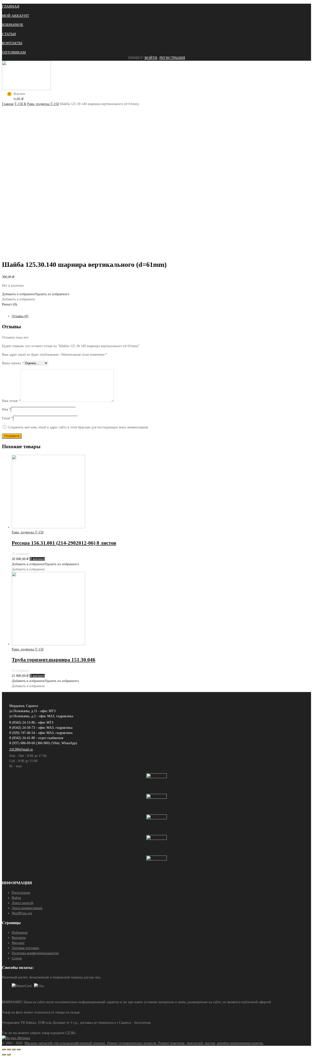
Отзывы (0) (20, 316)
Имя (6, 409)
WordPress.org (22, 913)
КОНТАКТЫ (12, 43)
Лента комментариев (27, 908)
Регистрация (172, 58)
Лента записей (22, 903)
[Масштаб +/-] (19, 1049)
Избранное (20, 932)
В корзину (37, 559)
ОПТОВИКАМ (14, 52)
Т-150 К (20, 104)
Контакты (19, 938)
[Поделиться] (9, 1049)
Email (7, 418)
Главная (7, 104)
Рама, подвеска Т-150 (43, 104)
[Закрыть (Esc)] (4, 1049)
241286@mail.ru (21, 749)
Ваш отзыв (11, 401)
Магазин (18, 943)
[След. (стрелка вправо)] (9, 1054)
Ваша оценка (13, 363)
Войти (151, 58)
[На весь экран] (14, 1049)
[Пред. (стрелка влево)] (4, 1054)
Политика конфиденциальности (35, 953)
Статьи (17, 958)
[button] (35, 294)
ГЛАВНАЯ (10, 6)
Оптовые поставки (25, 948)
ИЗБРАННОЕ (12, 25)
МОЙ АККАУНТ (15, 16)
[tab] (161, 316)
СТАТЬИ (9, 34)
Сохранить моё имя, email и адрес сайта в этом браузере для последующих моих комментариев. (78, 427)
